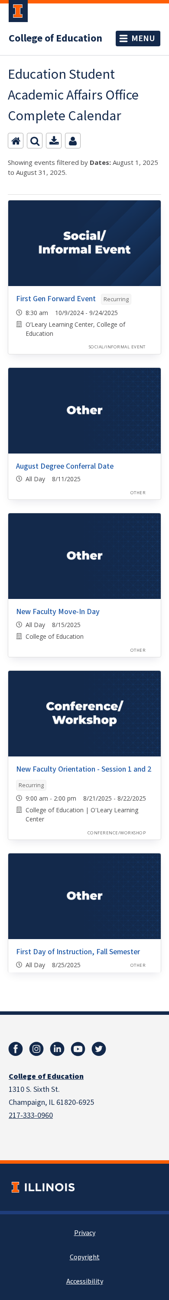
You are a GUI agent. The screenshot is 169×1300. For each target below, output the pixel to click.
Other (138, 493)
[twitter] (98, 1049)
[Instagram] (36, 1049)
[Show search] (34, 140)
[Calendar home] (15, 140)
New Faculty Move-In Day (58, 611)
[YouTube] (78, 1049)
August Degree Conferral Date (65, 466)
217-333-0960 (31, 1115)
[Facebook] (15, 1049)
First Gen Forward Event (56, 298)
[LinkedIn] (57, 1049)
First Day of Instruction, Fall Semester (78, 951)
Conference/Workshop (117, 833)
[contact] (73, 140)
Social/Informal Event (117, 347)
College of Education (55, 38)
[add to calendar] (54, 140)
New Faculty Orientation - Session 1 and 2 (83, 769)
